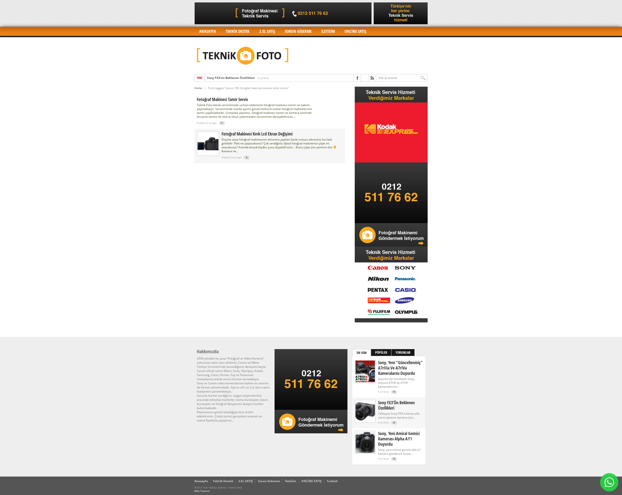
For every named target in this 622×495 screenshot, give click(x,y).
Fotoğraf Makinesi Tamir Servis (222, 99)
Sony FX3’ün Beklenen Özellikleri (231, 78)
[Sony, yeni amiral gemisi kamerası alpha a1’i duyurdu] (365, 452)
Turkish (332, 481)
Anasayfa (207, 31)
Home (198, 88)
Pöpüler (381, 352)
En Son (362, 352)
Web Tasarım (202, 491)
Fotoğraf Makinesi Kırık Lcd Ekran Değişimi (257, 133)
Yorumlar (403, 352)
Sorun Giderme (298, 31)
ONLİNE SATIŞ (355, 31)
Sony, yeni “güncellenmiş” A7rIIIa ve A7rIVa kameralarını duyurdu (400, 368)
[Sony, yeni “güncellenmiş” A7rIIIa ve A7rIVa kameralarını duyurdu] (365, 381)
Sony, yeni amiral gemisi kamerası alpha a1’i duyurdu (399, 439)
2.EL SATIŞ (267, 31)
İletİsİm (328, 31)
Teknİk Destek (238, 31)
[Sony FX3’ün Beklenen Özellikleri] (365, 421)
